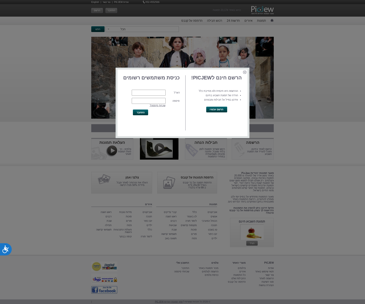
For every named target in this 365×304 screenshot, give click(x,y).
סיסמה (176, 101)
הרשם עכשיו (216, 109)
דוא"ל (177, 92)
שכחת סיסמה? (157, 105)
